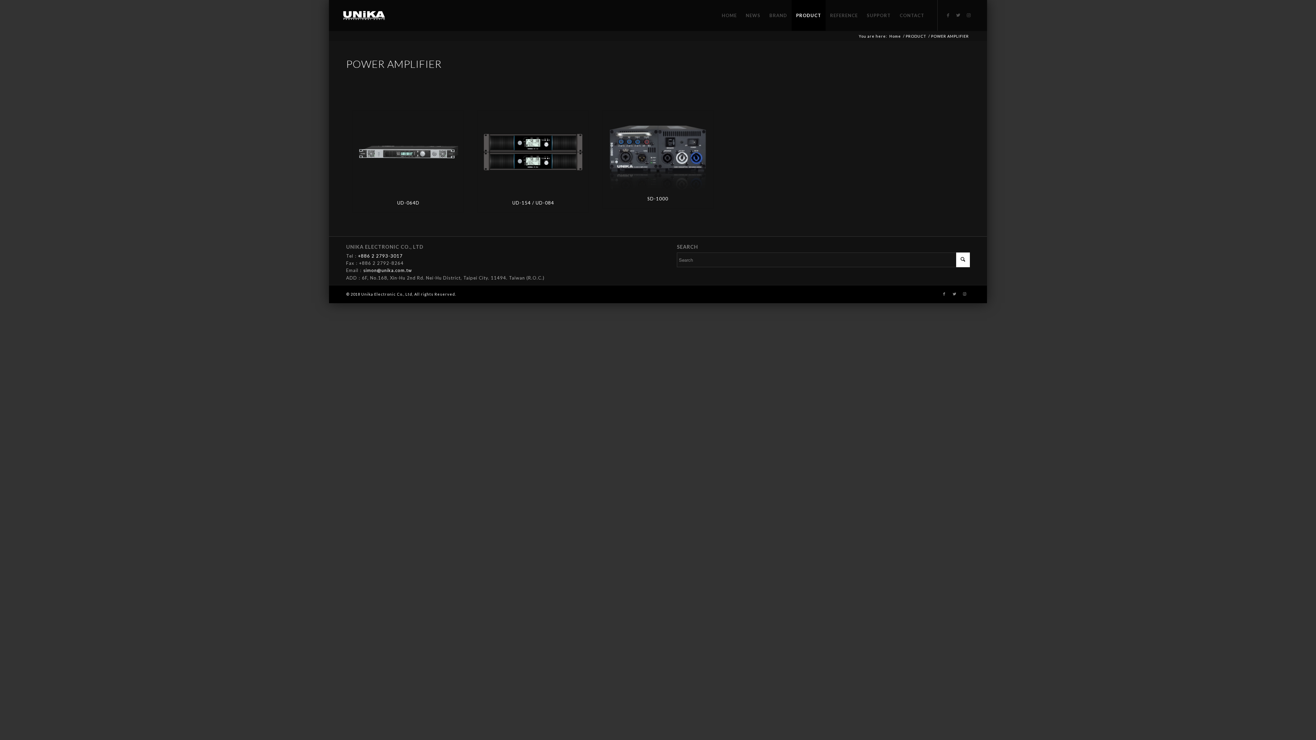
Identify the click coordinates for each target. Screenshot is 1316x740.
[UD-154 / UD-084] (533, 152)
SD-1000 (657, 198)
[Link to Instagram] (969, 15)
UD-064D (408, 203)
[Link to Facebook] (948, 15)
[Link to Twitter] (958, 15)
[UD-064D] (408, 152)
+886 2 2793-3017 (380, 256)
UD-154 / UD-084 (533, 203)
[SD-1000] (657, 150)
